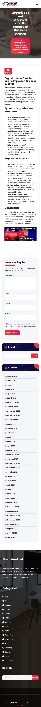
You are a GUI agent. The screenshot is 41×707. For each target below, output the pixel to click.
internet (8, 622)
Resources (9, 639)
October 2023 (12, 524)
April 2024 (11, 498)
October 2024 (12, 472)
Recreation (9, 635)
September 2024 (13, 476)
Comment (9, 276)
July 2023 (11, 537)
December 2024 (13, 463)
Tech (7, 656)
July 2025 (11, 433)
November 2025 (13, 415)
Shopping (8, 648)
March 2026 (12, 398)
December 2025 (13, 411)
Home (19, 40)
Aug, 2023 (8, 71)
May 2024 (11, 494)
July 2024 (11, 485)
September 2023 (13, 529)
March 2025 (12, 450)
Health (7, 614)
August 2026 (12, 376)
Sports (7, 652)
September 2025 (13, 424)
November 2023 (13, 520)
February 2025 (13, 455)
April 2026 (11, 394)
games (7, 609)
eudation (8, 605)
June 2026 (11, 385)
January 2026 (12, 407)
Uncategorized (19, 43)
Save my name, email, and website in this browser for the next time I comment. (20, 325)
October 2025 (12, 420)
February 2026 (13, 402)
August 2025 (12, 428)
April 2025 (11, 446)
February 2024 (13, 507)
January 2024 (12, 511)
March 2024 (12, 502)
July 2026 (11, 381)
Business (8, 601)
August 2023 (12, 533)
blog (6, 597)
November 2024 (13, 468)
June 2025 (11, 437)
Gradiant (20, 705)
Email (7, 304)
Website (8, 314)
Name (7, 294)
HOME (7, 618)
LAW (6, 626)
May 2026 (11, 389)
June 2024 (11, 489)
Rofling (7, 643)
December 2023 (13, 515)
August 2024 (12, 481)
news (7, 631)
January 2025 (12, 459)
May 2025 (11, 441)
